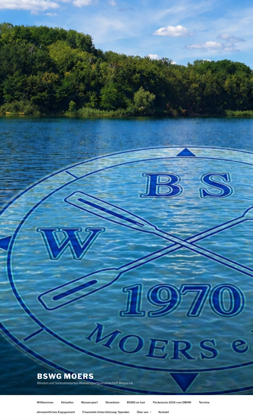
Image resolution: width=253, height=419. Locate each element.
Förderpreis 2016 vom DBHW (172, 402)
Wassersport (89, 402)
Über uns (142, 412)
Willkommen (45, 402)
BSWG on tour (136, 402)
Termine (204, 402)
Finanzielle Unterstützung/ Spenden (105, 412)
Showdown (112, 402)
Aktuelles (67, 402)
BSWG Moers (65, 376)
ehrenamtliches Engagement (56, 412)
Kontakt (164, 412)
